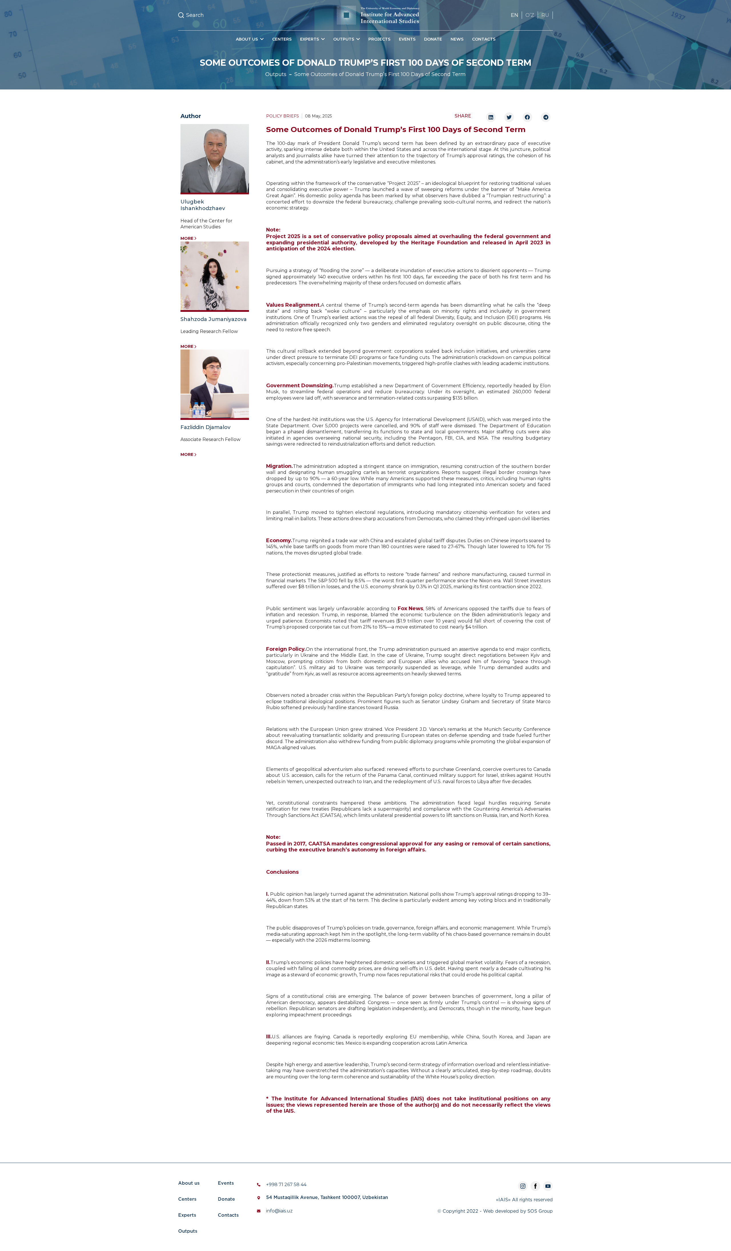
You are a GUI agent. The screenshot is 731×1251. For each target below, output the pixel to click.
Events (407, 39)
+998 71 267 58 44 (286, 1184)
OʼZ (529, 15)
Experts (187, 1215)
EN (514, 15)
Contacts (483, 39)
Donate (433, 39)
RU (545, 15)
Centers (282, 39)
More (186, 238)
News (457, 39)
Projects (379, 39)
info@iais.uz (279, 1211)
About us (189, 1183)
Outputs (275, 74)
